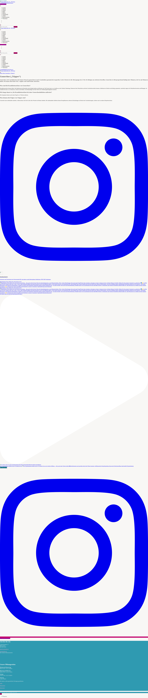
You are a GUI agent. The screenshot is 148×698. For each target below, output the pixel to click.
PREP (3, 11)
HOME (4, 7)
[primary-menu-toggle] (0, 72)
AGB (1, 683)
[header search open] (0, 24)
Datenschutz (2, 685)
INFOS (4, 13)
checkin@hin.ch (3, 651)
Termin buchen (3, 4)
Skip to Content (3, 0)
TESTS (4, 9)
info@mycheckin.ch (4, 649)
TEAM (4, 10)
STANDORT (5, 14)
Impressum (2, 688)
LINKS (4, 15)
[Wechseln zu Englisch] (4, 18)
